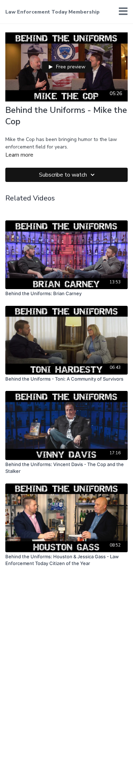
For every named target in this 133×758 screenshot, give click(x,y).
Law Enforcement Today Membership (52, 12)
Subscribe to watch (63, 175)
